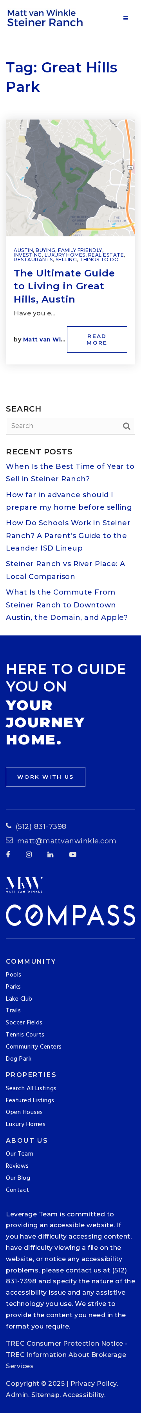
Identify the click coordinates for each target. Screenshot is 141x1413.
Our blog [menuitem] (18, 1178)
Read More (97, 339)
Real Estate (106, 255)
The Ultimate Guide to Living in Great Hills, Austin (64, 286)
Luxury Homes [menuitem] (25, 1124)
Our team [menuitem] (19, 1154)
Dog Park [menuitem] (18, 1059)
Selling (66, 259)
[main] (70, 317)
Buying (45, 250)
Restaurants (33, 259)
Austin (23, 250)
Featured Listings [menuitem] (30, 1101)
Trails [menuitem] (13, 1011)
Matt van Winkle (49, 339)
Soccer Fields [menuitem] (24, 1023)
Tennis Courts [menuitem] (25, 1035)
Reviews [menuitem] (17, 1166)
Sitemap (45, 1395)
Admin (17, 1395)
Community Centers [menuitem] (34, 1047)
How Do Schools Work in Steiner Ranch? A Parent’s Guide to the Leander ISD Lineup (68, 536)
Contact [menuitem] (17, 1190)
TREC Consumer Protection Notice (64, 1343)
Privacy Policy (93, 1383)
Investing (28, 255)
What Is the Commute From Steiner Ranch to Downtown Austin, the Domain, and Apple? (67, 605)
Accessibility (83, 1395)
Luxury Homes (65, 255)
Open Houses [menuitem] (24, 1112)
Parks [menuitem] (13, 987)
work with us (45, 777)
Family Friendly (80, 250)
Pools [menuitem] (14, 975)
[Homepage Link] (46, 17)
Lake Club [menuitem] (19, 999)
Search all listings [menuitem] (31, 1089)
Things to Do (99, 259)
